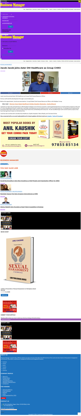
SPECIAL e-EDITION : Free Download (67, 9)
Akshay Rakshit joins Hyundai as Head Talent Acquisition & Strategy (21, 207)
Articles (47, 9)
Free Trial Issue (7, 391)
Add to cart (4, 295)
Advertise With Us (7, 389)
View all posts (4, 164)
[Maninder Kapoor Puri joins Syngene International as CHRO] (5, 190)
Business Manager (2, 196)
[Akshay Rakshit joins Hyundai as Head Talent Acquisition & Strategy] (5, 203)
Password (5, 20)
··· (80, 11)
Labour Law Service (77, 9)
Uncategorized (17, 191)
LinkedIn (49, 116)
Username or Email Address (9, 41)
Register (5, 29)
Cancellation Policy (8, 380)
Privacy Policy (6, 378)
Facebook (59, 116)
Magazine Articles (29, 9)
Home (24, 9)
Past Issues (43, 9)
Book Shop (59, 9)
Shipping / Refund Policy (9, 382)
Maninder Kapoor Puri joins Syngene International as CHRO (19, 194)
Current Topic (34, 9)
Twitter (54, 116)
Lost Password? (6, 30)
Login (4, 394)
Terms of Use (6, 379)
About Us (51, 9)
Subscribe (38, 9)
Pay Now (3, 398)
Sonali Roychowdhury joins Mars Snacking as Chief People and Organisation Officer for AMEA (30, 181)
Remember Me (7, 23)
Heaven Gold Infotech (47, 414)
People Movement (6, 64)
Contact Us (55, 9)
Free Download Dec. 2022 (9, 395)
